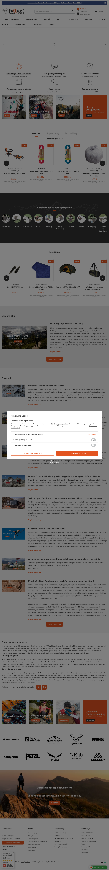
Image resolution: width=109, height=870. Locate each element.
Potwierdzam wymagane (32, 453)
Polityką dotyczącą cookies (59, 424)
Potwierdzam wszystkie (77, 453)
